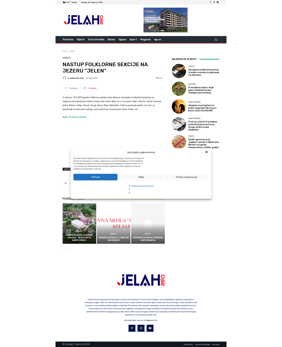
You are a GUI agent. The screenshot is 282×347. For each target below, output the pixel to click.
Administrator (77, 78)
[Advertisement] (114, 143)
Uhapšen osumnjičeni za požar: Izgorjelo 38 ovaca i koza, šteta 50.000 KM (202, 108)
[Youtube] (217, 2)
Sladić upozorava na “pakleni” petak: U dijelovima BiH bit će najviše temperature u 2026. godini (203, 143)
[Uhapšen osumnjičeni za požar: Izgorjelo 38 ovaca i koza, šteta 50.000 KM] (179, 106)
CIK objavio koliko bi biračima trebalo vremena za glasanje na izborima (203, 72)
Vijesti (72, 51)
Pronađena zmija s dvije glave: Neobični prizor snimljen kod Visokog (201, 90)
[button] (207, 152)
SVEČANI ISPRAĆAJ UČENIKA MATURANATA (148, 239)
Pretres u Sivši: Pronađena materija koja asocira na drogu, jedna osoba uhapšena (202, 125)
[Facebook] (210, 2)
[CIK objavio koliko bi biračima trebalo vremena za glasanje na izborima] (179, 71)
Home (65, 51)
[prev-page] (64, 248)
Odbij (141, 177)
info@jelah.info (150, 320)
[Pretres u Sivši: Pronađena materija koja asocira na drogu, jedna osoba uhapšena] (179, 124)
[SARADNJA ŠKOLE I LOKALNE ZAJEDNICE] (114, 223)
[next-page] (69, 248)
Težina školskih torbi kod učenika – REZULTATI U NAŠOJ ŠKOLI (79, 238)
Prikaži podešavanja (186, 177)
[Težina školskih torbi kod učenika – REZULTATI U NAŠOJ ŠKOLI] (79, 223)
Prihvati (95, 177)
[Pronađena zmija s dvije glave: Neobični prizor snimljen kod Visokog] (179, 89)
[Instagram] (214, 2)
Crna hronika (194, 102)
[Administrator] (65, 78)
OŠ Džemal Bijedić (78, 117)
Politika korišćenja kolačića (142, 186)
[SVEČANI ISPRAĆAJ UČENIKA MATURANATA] (148, 223)
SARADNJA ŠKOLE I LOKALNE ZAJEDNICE (113, 239)
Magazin (191, 84)
